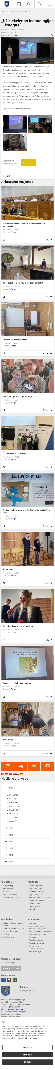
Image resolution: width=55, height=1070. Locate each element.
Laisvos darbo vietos (36, 926)
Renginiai (26, 11)
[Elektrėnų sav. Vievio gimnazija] (6, 4)
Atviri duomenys (35, 952)
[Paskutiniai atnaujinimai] (29, 4)
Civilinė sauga (34, 946)
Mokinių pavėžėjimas (36, 900)
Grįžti (8, 176)
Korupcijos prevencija (37, 943)
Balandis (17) (14, 810)
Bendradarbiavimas (10, 895)
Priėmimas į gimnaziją (11, 897)
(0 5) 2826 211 (14, 1007)
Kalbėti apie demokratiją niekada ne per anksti (23, 283)
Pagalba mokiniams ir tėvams (40, 897)
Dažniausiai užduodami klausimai (37, 936)
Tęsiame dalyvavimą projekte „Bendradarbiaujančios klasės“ (26, 511)
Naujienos (15, 11)
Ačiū (27, 163)
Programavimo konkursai (14, 453)
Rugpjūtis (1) (14, 795)
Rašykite (6, 969)
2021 (11, 855)
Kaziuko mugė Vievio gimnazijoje (17, 396)
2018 (11, 862)
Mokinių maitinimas (36, 903)
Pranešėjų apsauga (36, 940)
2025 (11, 828)
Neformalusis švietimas (37, 892)
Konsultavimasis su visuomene (40, 932)
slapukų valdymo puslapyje (27, 1038)
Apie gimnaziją (8, 886)
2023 (11, 842)
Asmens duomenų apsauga (39, 929)
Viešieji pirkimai (8, 937)
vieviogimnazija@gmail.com (16, 1009)
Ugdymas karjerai (35, 895)
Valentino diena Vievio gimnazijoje (18, 626)
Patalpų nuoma (34, 906)
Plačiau (46, 240)
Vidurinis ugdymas (36, 886)
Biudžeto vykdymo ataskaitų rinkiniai (13, 924)
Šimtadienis (8, 569)
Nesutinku (27, 1055)
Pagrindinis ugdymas (36, 889)
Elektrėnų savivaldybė (27, 991)
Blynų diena (8, 740)
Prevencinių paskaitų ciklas (15, 340)
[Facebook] (3, 980)
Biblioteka (32, 909)
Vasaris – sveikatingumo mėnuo (17, 683)
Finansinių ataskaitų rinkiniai (13, 928)
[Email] (15, 980)
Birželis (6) (13, 803)
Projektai (6, 934)
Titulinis (4, 11)
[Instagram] (9, 980)
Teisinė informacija (36, 949)
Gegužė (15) (14, 806)
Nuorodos (32, 923)
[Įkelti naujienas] (19, 4)
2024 (11, 835)
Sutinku (27, 1062)
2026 (11, 788)
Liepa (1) (12, 799)
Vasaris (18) (14, 817)
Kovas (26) (13, 814)
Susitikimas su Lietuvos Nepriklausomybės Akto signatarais (24, 225)
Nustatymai (27, 1047)
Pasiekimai (7, 892)
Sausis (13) (13, 821)
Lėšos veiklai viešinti (10, 931)
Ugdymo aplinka (8, 889)
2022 (11, 848)
